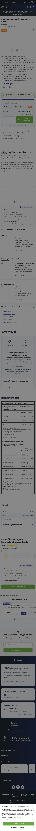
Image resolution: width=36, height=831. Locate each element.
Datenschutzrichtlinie (7, 820)
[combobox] (33, 806)
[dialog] (18, 817)
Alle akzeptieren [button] (18, 823)
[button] (18, 828)
